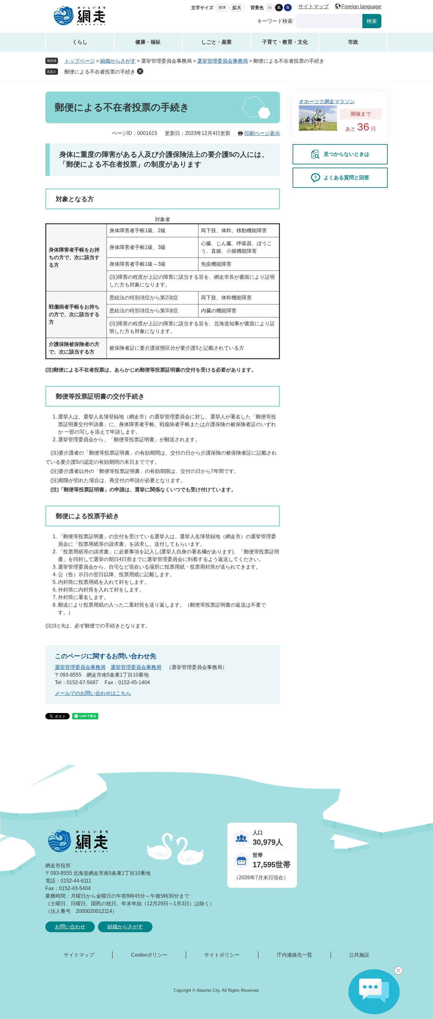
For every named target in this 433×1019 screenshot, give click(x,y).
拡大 (236, 7)
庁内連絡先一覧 (294, 955)
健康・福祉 (148, 42)
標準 (222, 7)
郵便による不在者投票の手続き (99, 71)
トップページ (79, 61)
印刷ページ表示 (262, 133)
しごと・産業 (216, 42)
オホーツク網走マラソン (327, 101)
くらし (79, 42)
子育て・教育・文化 (285, 42)
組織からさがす (118, 61)
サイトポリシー (222, 955)
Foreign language (361, 6)
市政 (353, 42)
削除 (140, 71)
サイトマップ (313, 6)
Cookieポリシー (149, 955)
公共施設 (359, 955)
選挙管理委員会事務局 (222, 61)
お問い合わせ (70, 926)
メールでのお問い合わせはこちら (93, 693)
